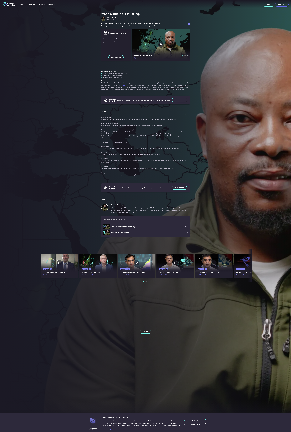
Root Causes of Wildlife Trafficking (123, 227)
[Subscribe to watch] (161, 45)
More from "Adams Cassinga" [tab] (114, 219)
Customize (194, 424)
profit (123, 85)
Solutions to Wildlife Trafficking (121, 232)
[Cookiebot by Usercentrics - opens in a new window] (93, 429)
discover (21, 4)
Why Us (41, 4)
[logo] (9, 4)
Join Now (50, 4)
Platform (32, 4)
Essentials (46, 269)
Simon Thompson (47, 274)
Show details (106, 429)
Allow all (195, 420)
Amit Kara (122, 274)
